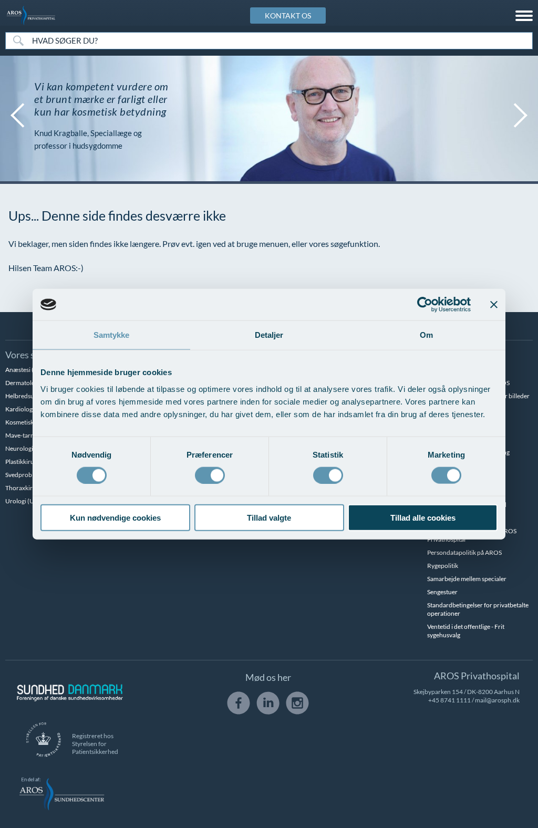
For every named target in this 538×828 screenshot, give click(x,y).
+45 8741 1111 (449, 700)
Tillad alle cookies (423, 517)
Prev (16, 115)
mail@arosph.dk (497, 700)
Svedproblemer (26, 475)
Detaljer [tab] (269, 334)
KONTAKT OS (288, 15)
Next (522, 115)
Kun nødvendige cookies (115, 517)
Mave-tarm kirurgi (30, 435)
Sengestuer (442, 592)
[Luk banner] (494, 304)
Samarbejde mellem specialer (466, 579)
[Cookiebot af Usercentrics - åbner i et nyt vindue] (425, 305)
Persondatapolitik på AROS (464, 552)
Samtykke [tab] (112, 334)
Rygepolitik (442, 566)
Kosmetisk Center (29, 422)
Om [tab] (426, 334)
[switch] (210, 474)
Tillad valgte (269, 517)
